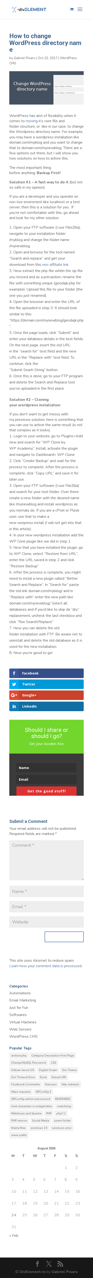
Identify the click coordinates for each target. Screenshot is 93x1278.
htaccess (51, 1084)
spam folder (62, 1120)
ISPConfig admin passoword (30, 1099)
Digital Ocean (48, 1070)
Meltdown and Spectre (26, 1113)
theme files (18, 1128)
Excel (43, 1077)
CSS (53, 1063)
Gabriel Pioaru (24, 58)
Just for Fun (18, 1007)
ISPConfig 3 (43, 1092)
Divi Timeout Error (23, 1077)
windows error (62, 1128)
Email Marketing (22, 1000)
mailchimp (64, 1106)
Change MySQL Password (28, 1063)
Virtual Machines (22, 1022)
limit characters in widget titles (31, 1106)
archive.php (19, 1055)
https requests (21, 1092)
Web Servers (20, 1029)
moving (32, 121)
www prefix (18, 1135)
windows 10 (39, 1128)
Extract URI (59, 1077)
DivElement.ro (33, 1271)
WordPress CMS (23, 1036)
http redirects (70, 1084)
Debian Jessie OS (22, 1070)
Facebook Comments (25, 1084)
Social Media (40, 1120)
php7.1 (61, 1113)
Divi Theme (69, 1070)
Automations (20, 993)
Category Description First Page (52, 1055)
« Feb (13, 1235)
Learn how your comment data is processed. (45, 966)
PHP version (19, 1120)
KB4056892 (62, 1099)
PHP (49, 1113)
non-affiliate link (55, 264)
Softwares (18, 1014)
